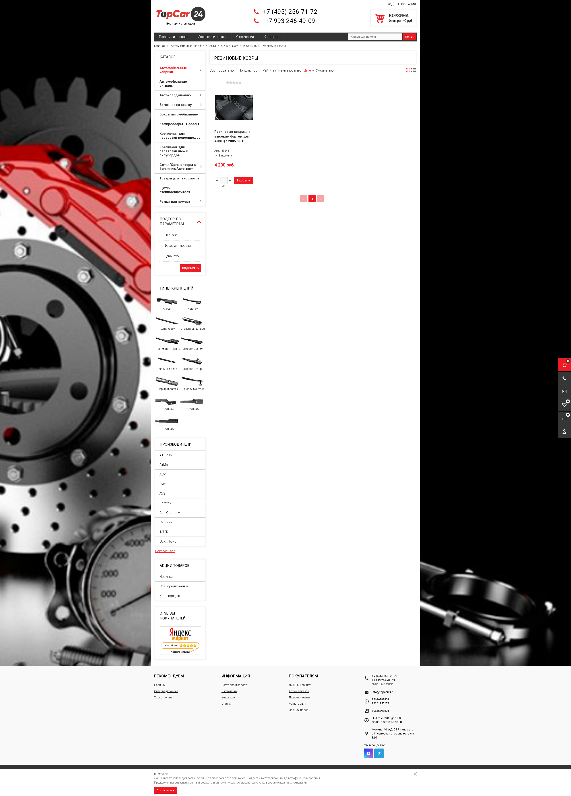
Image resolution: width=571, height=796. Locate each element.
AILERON (165, 455)
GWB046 (168, 429)
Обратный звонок (382, 684)
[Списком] (413, 70)
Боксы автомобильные (178, 114)
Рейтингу (269, 70)
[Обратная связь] (564, 391)
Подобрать (190, 268)
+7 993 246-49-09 (290, 21)
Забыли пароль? (300, 710)
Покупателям (303, 676)
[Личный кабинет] (564, 431)
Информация (235, 676)
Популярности (250, 70)
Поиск (409, 36)
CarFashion (167, 522)
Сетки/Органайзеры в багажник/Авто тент (177, 167)
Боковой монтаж (193, 389)
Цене (307, 70)
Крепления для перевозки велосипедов (180, 136)
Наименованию (290, 70)
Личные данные (299, 697)
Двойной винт (168, 368)
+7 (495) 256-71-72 (290, 11)
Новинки (166, 577)
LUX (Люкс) (168, 541)
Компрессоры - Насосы (179, 124)
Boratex (165, 503)
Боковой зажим (192, 348)
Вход (389, 4)
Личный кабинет (300, 685)
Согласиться (165, 790)
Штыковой (168, 328)
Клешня (168, 308)
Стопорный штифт (192, 328)
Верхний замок (168, 389)
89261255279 (380, 703)
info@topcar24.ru (383, 692)
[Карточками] (408, 70)
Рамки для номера (174, 202)
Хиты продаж (169, 596)
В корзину (243, 180)
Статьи (226, 703)
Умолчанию (325, 70)
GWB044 (168, 409)
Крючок (193, 308)
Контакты (271, 37)
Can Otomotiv (169, 513)
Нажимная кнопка (167, 348)
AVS (162, 494)
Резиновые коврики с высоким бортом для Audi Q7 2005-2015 (232, 136)
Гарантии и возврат (173, 37)
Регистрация (406, 4)
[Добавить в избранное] (254, 96)
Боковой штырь (192, 368)
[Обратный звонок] (564, 378)
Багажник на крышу (175, 105)
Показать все (165, 551)
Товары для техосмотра (179, 178)
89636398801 (380, 699)
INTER (163, 532)
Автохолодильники (175, 95)
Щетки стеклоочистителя (174, 190)
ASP (162, 474)
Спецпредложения (173, 586)
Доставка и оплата (212, 37)
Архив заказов (299, 691)
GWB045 (193, 409)
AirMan (164, 465)
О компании (245, 37)
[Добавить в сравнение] (254, 90)
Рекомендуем (169, 676)
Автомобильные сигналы (173, 84)
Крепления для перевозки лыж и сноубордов (173, 151)
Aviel (162, 484)
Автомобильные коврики (173, 70)
